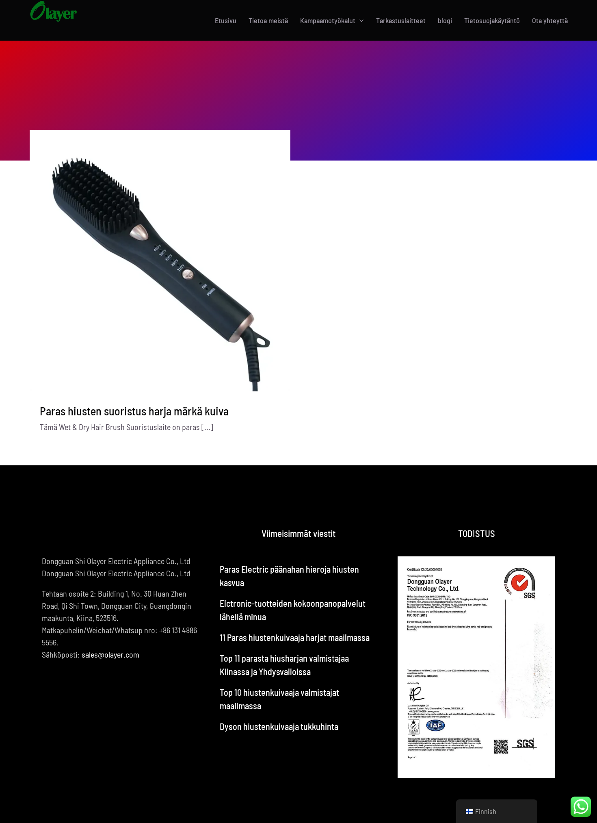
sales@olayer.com (110, 654)
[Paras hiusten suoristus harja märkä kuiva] (160, 260)
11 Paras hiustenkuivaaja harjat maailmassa (295, 637)
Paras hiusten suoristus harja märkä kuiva (134, 411)
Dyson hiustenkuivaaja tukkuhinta (279, 726)
